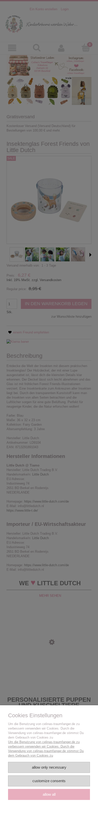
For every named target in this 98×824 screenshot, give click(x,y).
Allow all (49, 794)
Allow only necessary (49, 767)
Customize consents (49, 781)
